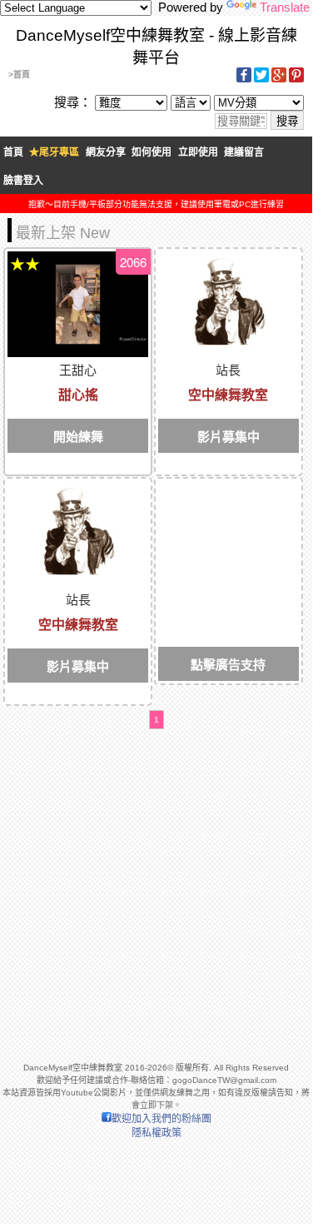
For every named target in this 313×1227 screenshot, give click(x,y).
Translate (285, 7)
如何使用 (151, 152)
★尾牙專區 (54, 152)
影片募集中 (228, 437)
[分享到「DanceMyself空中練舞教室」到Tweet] (261, 79)
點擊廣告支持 (228, 665)
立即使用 (198, 152)
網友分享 (106, 152)
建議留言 (244, 152)
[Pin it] (296, 79)
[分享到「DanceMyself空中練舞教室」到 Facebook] (243, 79)
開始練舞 (78, 437)
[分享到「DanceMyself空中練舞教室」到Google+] (278, 79)
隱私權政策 (156, 1133)
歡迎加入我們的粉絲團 (161, 1119)
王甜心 (78, 370)
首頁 (13, 152)
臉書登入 (23, 180)
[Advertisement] (228, 533)
